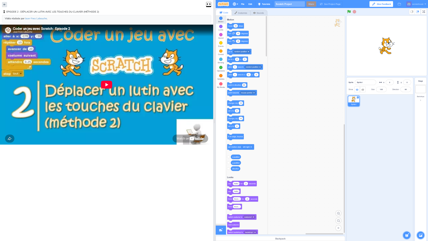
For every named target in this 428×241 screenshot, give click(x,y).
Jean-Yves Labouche (36, 18)
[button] (4, 4)
